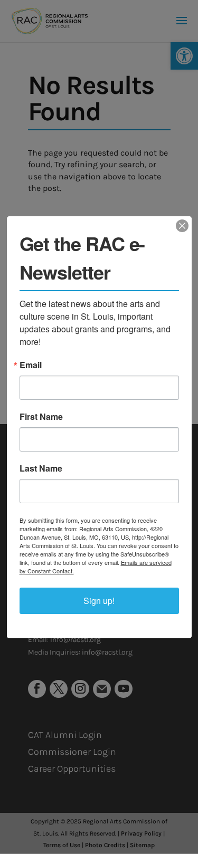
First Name (41, 416)
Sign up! (99, 600)
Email (31, 365)
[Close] (182, 225)
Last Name (41, 468)
